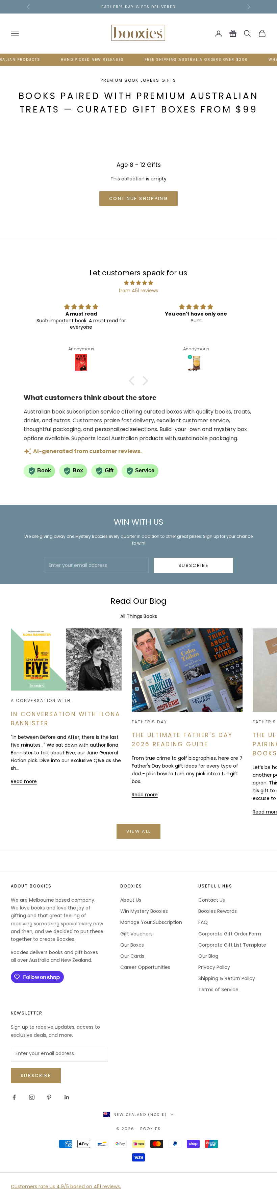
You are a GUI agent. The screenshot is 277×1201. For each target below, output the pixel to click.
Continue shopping (138, 198)
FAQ (203, 922)
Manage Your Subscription (151, 922)
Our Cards (132, 956)
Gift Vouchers (136, 933)
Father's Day (149, 722)
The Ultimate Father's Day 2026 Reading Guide (182, 739)
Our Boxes (132, 945)
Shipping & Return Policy (226, 978)
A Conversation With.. (42, 700)
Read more (24, 781)
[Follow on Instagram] (31, 1097)
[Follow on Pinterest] (49, 1097)
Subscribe (193, 565)
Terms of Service (218, 989)
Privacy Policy (214, 967)
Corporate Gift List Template (232, 945)
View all (138, 831)
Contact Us (211, 900)
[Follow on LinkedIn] (67, 1097)
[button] (133, 380)
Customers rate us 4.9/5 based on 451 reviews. (66, 1186)
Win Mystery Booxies (144, 911)
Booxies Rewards (217, 911)
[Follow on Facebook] (14, 1097)
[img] (138, 283)
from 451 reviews (138, 290)
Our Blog (208, 956)
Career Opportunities (145, 967)
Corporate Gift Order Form (229, 933)
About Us (130, 900)
